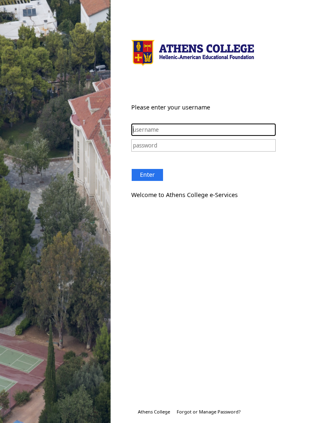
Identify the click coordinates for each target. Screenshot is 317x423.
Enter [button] (147, 174)
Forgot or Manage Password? (209, 412)
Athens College (154, 412)
